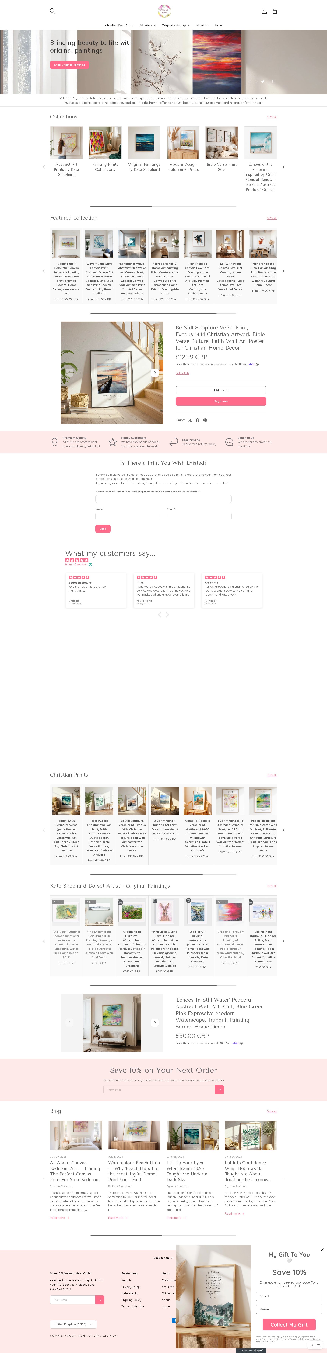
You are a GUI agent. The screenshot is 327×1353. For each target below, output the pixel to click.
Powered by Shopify (107, 1336)
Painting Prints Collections (105, 167)
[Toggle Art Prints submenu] (155, 25)
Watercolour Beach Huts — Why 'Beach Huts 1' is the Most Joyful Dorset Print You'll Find (134, 1171)
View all (272, 117)
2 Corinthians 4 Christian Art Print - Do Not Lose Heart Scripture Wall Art (164, 827)
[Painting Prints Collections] (105, 143)
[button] (275, 11)
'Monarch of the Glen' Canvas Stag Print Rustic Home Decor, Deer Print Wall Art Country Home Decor (263, 274)
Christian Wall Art (117, 25)
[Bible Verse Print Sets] (222, 143)
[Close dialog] (322, 1250)
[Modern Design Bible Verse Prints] (183, 143)
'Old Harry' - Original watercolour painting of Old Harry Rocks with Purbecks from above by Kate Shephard (197, 946)
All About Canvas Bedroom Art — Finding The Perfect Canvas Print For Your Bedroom (75, 1171)
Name (99, 508)
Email (170, 508)
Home (218, 25)
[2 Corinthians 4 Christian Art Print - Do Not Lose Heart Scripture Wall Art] (165, 801)
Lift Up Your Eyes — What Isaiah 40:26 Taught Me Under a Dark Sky (188, 1171)
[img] (165, 560)
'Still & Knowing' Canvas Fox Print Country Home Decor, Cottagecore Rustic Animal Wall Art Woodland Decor (230, 276)
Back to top (162, 1257)
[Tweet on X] (190, 420)
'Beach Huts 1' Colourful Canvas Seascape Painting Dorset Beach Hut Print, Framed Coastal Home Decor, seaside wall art (66, 278)
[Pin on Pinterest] (205, 420)
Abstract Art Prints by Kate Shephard (66, 169)
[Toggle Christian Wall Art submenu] (132, 25)
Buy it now (221, 401)
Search (126, 1280)
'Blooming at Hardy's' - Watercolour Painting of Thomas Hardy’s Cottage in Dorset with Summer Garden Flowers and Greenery (132, 949)
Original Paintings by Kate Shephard (144, 167)
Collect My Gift (289, 1324)
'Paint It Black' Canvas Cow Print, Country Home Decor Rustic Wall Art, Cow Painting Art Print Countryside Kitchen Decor (197, 278)
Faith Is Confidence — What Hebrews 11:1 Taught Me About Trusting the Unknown (248, 1171)
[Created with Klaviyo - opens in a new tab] (251, 1350)
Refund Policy (130, 1293)
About (200, 25)
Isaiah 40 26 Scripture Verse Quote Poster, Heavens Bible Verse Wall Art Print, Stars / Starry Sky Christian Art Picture (66, 835)
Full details (182, 373)
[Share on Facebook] (197, 420)
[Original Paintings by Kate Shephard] (144, 143)
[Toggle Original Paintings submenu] (189, 25)
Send (103, 528)
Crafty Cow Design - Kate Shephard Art (77, 1336)
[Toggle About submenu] (206, 25)
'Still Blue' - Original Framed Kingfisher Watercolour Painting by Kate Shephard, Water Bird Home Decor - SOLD (66, 944)
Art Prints (145, 25)
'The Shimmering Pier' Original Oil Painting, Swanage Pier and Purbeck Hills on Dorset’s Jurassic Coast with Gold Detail (99, 944)
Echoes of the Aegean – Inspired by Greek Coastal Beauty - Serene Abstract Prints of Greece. (260, 177)
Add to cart (221, 390)
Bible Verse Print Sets (222, 167)
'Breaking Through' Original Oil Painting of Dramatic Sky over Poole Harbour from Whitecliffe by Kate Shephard (230, 944)
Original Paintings (174, 25)
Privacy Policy (130, 1287)
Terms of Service (132, 1306)
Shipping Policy (131, 1300)
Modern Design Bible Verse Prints (183, 167)
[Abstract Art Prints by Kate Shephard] (66, 143)
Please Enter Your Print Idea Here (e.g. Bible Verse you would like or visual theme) (147, 491)
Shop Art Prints (64, 70)
